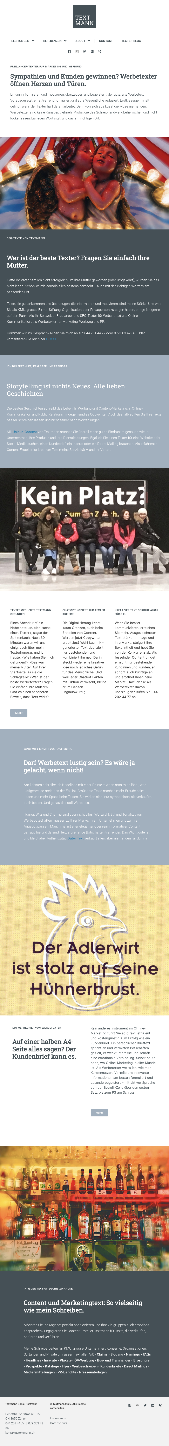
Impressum (58, 1418)
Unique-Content (25, 432)
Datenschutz (58, 1423)
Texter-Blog (131, 41)
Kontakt (106, 41)
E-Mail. (51, 339)
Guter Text (75, 838)
